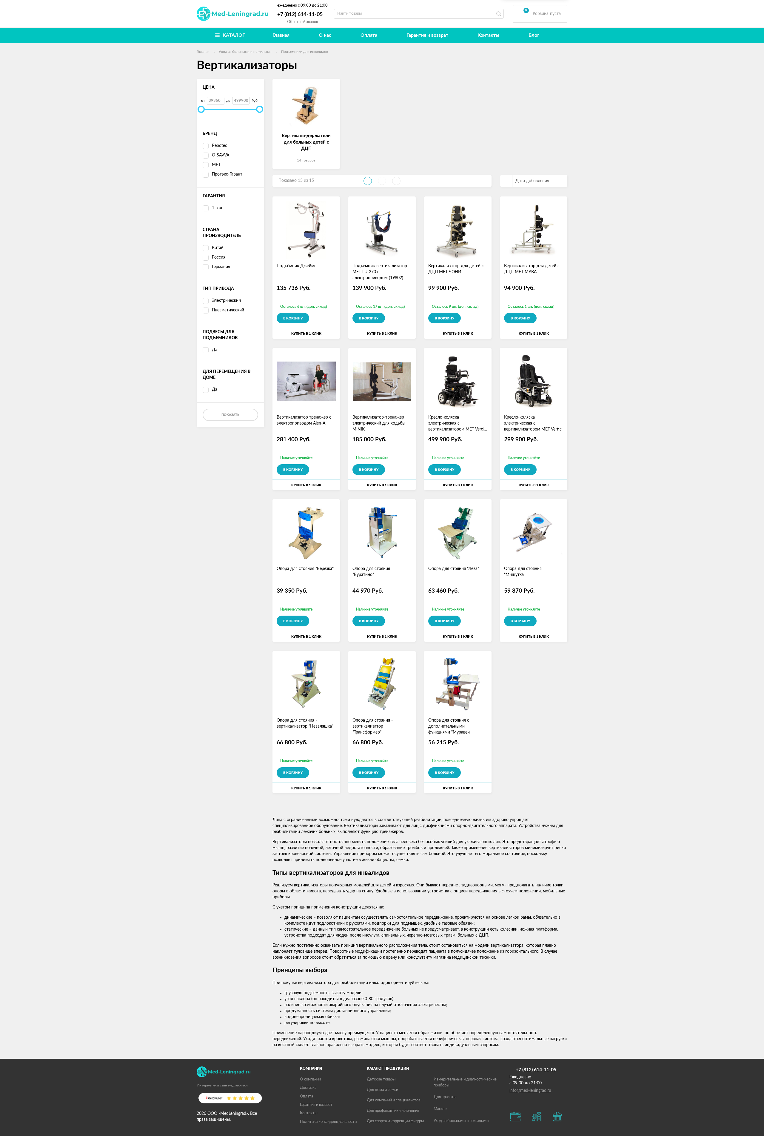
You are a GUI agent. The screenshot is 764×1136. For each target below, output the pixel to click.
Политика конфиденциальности (328, 1122)
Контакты (488, 35)
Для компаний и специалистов (393, 1100)
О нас (325, 35)
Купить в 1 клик (306, 333)
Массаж (440, 1109)
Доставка (308, 1088)
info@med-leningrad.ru (530, 1091)
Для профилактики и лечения (393, 1111)
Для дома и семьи (382, 1090)
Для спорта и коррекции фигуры (395, 1121)
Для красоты (445, 1097)
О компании (310, 1079)
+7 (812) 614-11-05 (300, 14)
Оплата (369, 35)
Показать (230, 414)
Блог (534, 35)
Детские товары (381, 1079)
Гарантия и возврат (427, 35)
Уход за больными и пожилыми (461, 1121)
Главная (280, 35)
